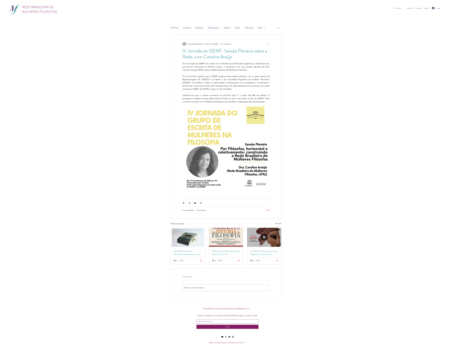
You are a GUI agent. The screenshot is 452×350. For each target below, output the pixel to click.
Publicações (213, 27)
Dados (227, 27)
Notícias (199, 27)
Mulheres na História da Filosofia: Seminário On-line (226, 253)
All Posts (175, 27)
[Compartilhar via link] (201, 203)
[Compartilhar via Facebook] (183, 203)
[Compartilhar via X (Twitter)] (189, 203)
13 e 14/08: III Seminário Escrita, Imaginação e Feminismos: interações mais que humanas (264, 253)
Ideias (237, 27)
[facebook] (226, 337)
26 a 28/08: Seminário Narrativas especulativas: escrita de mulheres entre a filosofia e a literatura (187, 253)
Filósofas (249, 27)
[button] (278, 28)
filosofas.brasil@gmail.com (237, 308)
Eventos (187, 27)
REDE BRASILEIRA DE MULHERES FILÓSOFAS (39, 9)
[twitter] (229, 337)
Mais (260, 27)
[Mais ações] (268, 44)
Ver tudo (278, 223)
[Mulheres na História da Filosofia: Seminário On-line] (226, 237)
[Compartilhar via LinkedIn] (195, 203)
